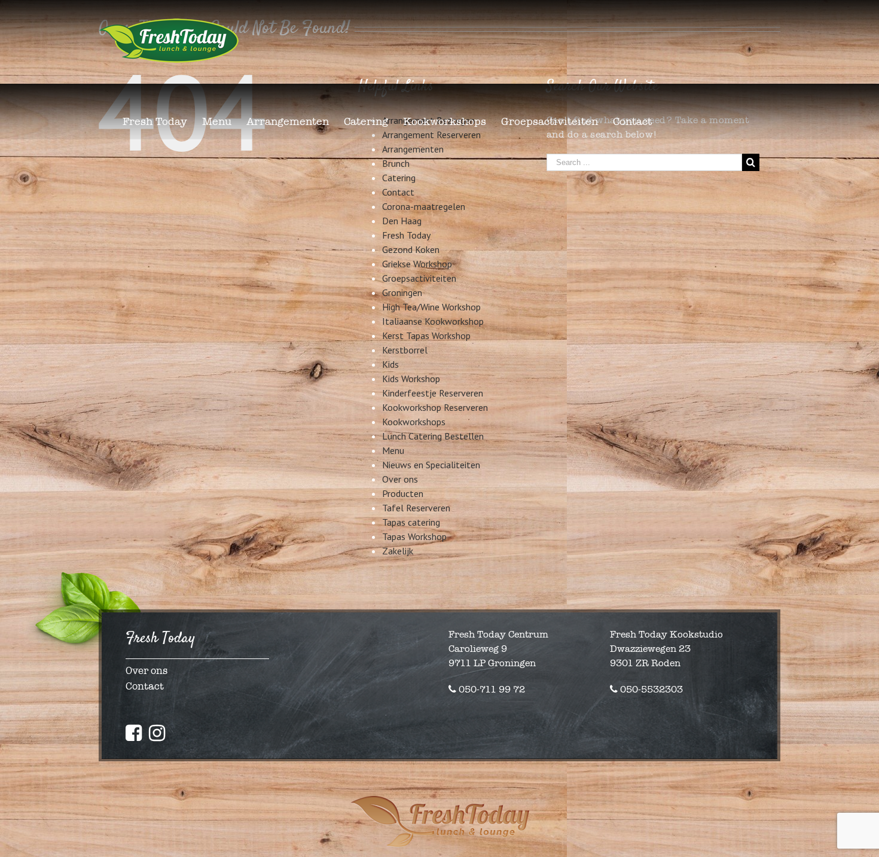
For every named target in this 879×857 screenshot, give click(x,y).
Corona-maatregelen (423, 206)
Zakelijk (397, 551)
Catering (399, 178)
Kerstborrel (405, 350)
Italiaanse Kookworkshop (433, 321)
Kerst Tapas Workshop (426, 335)
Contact (398, 192)
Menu (393, 450)
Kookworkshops (413, 422)
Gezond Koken (410, 249)
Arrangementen (413, 149)
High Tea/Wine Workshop (431, 307)
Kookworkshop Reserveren (435, 407)
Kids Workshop (411, 379)
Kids (390, 364)
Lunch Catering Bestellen (433, 436)
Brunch (396, 163)
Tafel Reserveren (416, 508)
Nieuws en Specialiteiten (431, 465)
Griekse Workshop (417, 264)
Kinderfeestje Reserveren (432, 393)
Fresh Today (406, 235)
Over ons (400, 479)
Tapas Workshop (414, 536)
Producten (402, 493)
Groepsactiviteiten (419, 278)
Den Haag (402, 221)
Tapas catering (411, 522)
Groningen (402, 292)
